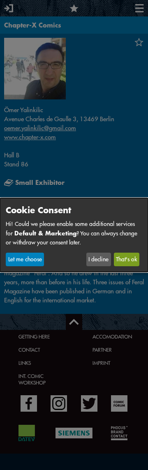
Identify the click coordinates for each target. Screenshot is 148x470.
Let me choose (25, 259)
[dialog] (74, 235)
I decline (98, 259)
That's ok (126, 259)
